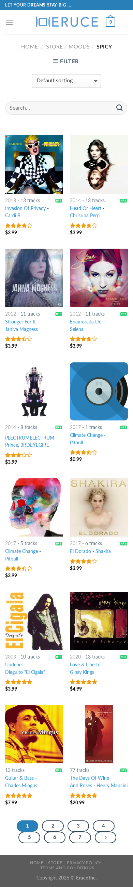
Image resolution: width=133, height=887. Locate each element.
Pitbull (76, 443)
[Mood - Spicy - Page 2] (106, 837)
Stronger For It (20, 322)
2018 (10, 200)
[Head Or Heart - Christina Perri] (99, 164)
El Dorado (80, 551)
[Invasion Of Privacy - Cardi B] (34, 164)
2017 (75, 427)
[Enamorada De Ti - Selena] (99, 278)
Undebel (14, 665)
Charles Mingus (21, 786)
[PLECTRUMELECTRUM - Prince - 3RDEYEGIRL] (34, 391)
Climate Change (86, 435)
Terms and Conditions (67, 868)
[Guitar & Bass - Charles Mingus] (34, 734)
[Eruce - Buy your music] (66, 22)
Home (29, 47)
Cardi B (12, 215)
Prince (11, 445)
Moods (79, 47)
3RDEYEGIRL (34, 445)
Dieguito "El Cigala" (25, 672)
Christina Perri (85, 215)
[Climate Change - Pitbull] (99, 391)
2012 (10, 314)
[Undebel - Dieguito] (34, 621)
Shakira (103, 551)
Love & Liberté (85, 665)
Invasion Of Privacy (25, 208)
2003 (10, 657)
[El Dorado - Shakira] (99, 507)
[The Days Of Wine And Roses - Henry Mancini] (99, 734)
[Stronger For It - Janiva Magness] (34, 278)
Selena (77, 329)
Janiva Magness (21, 329)
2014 (75, 200)
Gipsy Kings (82, 672)
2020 (75, 657)
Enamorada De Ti (88, 322)
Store (54, 47)
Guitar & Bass (19, 778)
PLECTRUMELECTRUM (29, 438)
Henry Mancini (112, 786)
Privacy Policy (84, 863)
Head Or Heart (85, 208)
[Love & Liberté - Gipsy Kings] (99, 621)
